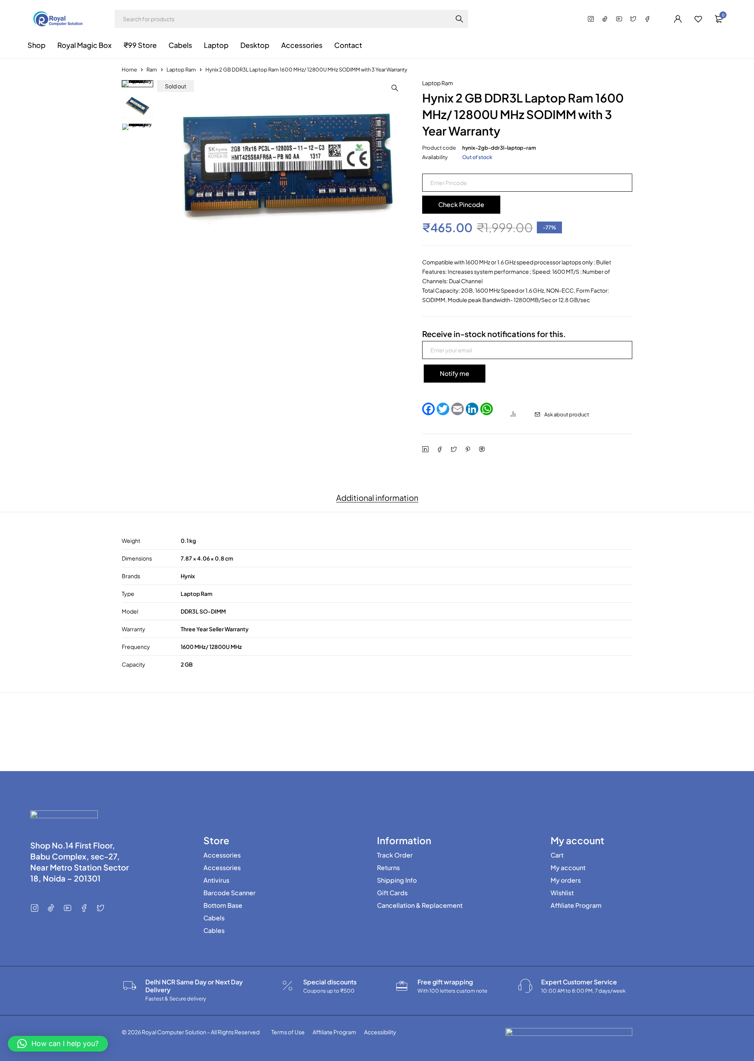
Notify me (454, 373)
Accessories (222, 855)
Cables (214, 931)
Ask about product (566, 414)
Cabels (214, 918)
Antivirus (216, 880)
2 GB (187, 664)
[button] (395, 88)
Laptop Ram (181, 69)
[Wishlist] (698, 19)
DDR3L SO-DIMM (203, 611)
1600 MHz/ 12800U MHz (211, 646)
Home (129, 69)
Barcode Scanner (229, 893)
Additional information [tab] (377, 497)
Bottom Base (222, 905)
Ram (151, 69)
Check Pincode (461, 204)
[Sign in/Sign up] (678, 19)
